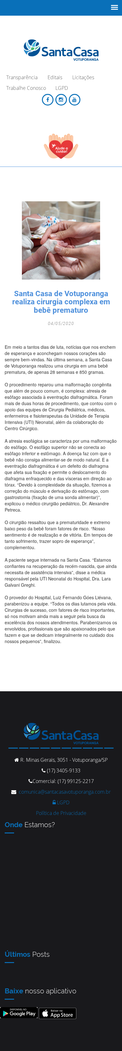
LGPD (62, 802)
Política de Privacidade (61, 813)
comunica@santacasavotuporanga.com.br (65, 791)
